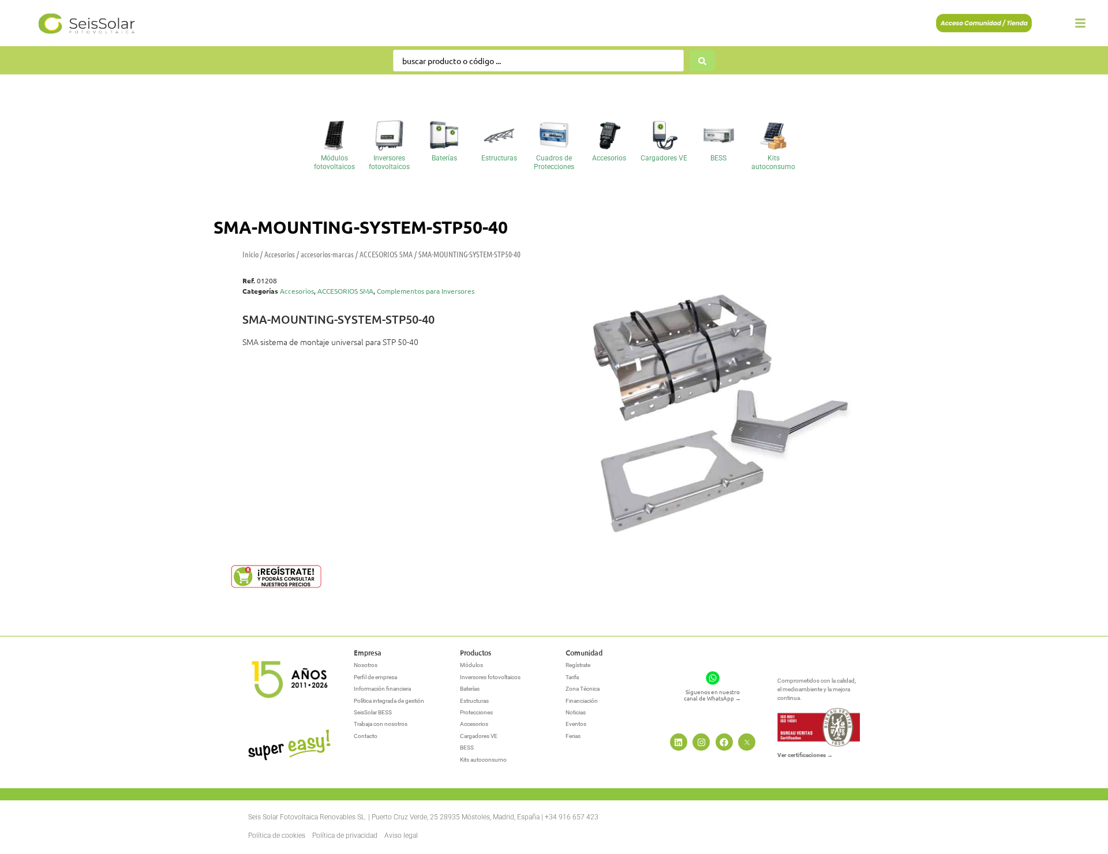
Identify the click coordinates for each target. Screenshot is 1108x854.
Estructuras (499, 158)
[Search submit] (702, 60)
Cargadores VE (664, 158)
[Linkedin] (678, 742)
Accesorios (609, 158)
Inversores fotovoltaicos (389, 162)
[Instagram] (701, 742)
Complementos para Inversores (425, 290)
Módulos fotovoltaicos (334, 162)
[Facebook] (724, 742)
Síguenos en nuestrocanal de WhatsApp (712, 694)
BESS (718, 158)
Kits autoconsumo (773, 162)
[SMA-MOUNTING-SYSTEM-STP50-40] (709, 400)
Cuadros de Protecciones (554, 162)
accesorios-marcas (327, 254)
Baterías (444, 158)
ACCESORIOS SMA (386, 254)
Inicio (250, 254)
